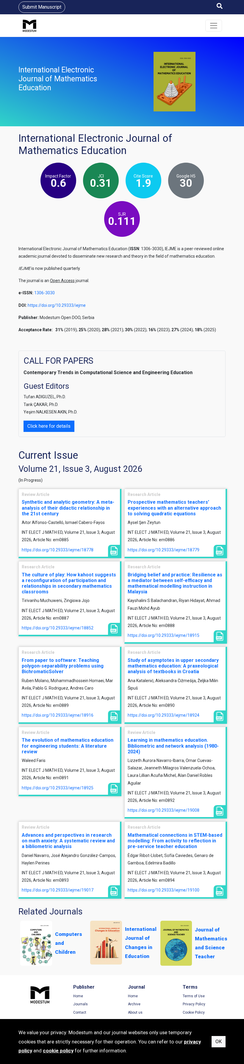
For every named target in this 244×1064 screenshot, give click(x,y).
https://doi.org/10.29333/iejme (57, 305)
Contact (79, 1012)
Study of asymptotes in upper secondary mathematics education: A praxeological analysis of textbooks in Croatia (173, 665)
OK (218, 1041)
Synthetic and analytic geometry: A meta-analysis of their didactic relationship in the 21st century (68, 507)
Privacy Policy (194, 1004)
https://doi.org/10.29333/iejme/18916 (57, 715)
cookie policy (58, 1051)
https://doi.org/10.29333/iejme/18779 (163, 549)
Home (78, 996)
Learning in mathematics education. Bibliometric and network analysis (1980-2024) (173, 745)
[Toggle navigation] (213, 26)
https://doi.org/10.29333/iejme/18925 (57, 787)
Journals (80, 1004)
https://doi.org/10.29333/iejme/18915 (163, 635)
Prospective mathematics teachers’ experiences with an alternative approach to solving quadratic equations (174, 507)
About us (135, 1012)
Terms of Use (194, 996)
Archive (134, 1004)
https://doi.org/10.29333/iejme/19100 (163, 890)
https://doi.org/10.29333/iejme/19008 (163, 810)
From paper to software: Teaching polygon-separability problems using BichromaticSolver (63, 665)
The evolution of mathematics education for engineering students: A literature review (67, 745)
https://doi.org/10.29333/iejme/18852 (57, 628)
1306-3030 (44, 292)
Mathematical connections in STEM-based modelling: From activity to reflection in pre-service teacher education (175, 840)
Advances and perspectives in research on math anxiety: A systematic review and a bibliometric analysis (68, 840)
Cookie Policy (194, 1012)
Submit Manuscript (41, 7)
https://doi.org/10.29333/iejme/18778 (57, 549)
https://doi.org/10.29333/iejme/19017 (57, 890)
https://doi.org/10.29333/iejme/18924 (163, 715)
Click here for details (49, 426)
